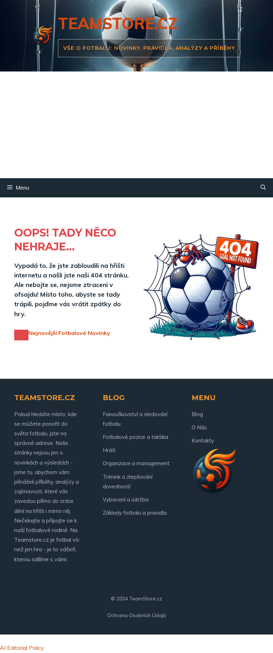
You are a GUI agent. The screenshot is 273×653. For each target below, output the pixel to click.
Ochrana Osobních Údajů (136, 615)
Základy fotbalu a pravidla (135, 512)
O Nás (199, 427)
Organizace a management (136, 463)
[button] (263, 187)
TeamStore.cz (118, 23)
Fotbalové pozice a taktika (135, 437)
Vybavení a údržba (126, 499)
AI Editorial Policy (22, 647)
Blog (197, 414)
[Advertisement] (136, 125)
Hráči (109, 450)
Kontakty (203, 440)
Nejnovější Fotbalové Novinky (69, 332)
